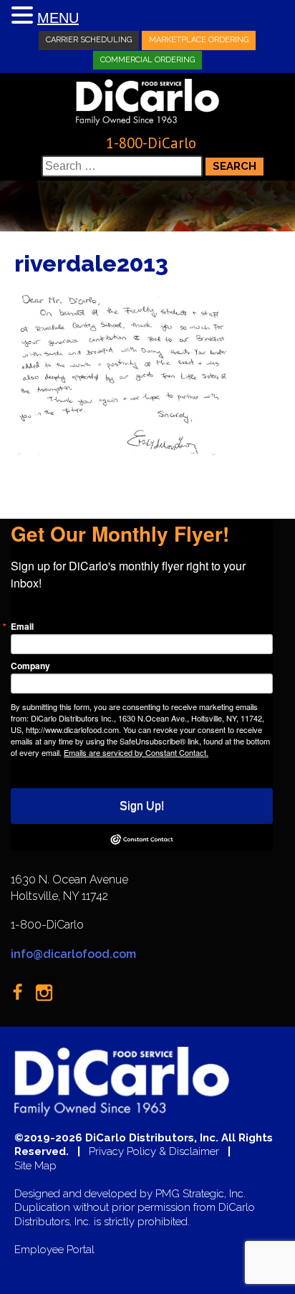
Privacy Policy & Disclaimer (154, 1152)
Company (30, 665)
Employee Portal (54, 1250)
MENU (58, 18)
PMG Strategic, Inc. (200, 1194)
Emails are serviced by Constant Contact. (136, 752)
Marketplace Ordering (198, 39)
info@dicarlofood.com (73, 954)
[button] (24, 16)
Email (22, 626)
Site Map (35, 1166)
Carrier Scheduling (89, 39)
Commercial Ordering (147, 59)
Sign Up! (142, 806)
